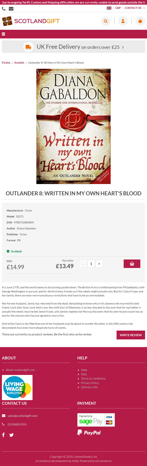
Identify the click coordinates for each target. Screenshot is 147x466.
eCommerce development (52, 461)
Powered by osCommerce (96, 461)
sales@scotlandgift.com (22, 415)
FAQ (84, 374)
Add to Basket (132, 264)
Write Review (131, 335)
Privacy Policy (90, 383)
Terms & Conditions (93, 378)
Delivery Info (89, 387)
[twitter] (11, 435)
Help (84, 369)
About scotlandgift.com (20, 369)
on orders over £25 (78, 47)
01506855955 (4, 8)
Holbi (75, 461)
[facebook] (3, 435)
